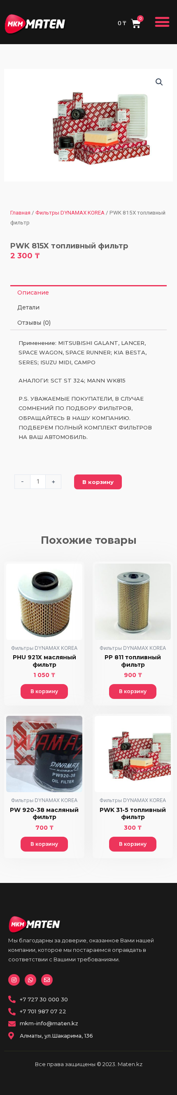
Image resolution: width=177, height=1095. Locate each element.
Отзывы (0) (34, 322)
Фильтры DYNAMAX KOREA (70, 213)
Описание (33, 292)
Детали (28, 307)
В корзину (98, 482)
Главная (20, 213)
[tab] (88, 292)
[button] (162, 22)
